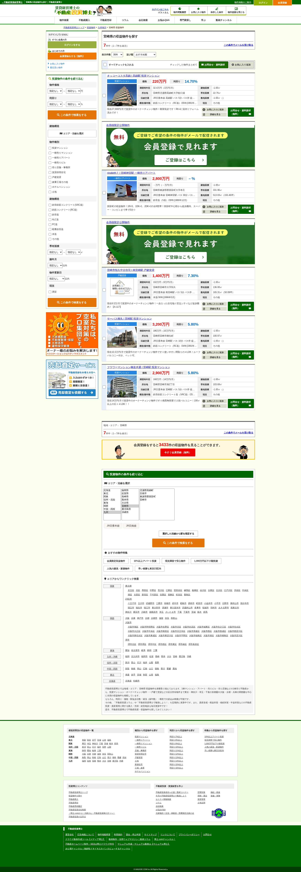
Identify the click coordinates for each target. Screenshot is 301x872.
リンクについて (167, 834)
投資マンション (60, 148)
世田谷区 (178, 590)
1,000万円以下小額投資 (206, 561)
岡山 (139, 668)
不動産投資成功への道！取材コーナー (172, 792)
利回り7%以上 (176, 736)
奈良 (167, 618)
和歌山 (174, 618)
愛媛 (169, 668)
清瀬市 (165, 607)
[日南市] (157, 493)
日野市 (225, 603)
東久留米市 (175, 607)
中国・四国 (112, 669)
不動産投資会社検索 (77, 810)
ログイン (263, 2)
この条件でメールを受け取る (238, 45)
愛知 (127, 650)
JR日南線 (131, 525)
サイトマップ (150, 834)
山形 (151, 675)
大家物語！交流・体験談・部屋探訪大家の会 (175, 813)
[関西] (112, 506)
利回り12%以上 (176, 754)
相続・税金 (215, 792)
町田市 (199, 603)
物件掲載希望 (104, 834)
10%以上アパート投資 (145, 561)
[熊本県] (130, 499)
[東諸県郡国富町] (157, 496)
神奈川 (128, 612)
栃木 (199, 612)
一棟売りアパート (61, 157)
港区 (130, 594)
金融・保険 (215, 796)
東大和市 (156, 607)
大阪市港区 (208, 635)
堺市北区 (132, 644)
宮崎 (175, 656)
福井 (145, 662)
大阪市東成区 (150, 635)
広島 (145, 668)
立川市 (141, 603)
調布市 (191, 603)
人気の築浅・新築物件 (118, 568)
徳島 (157, 668)
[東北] (112, 493)
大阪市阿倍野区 (147, 627)
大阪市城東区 (203, 627)
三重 (155, 650)
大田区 (137, 594)
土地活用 (201, 803)
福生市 (139, 607)
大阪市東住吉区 (135, 635)
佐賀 (151, 656)
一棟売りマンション (62, 152)
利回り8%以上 (176, 740)
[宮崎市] (157, 499)
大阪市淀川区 (236, 635)
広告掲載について (85, 834)
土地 (54, 191)
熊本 (163, 656)
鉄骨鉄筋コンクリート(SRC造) (67, 205)
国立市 (131, 607)
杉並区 (179, 594)
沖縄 (189, 656)
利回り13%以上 (176, 757)
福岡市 (144, 656)
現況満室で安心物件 (175, 561)
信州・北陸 (112, 662)
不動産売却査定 (75, 806)
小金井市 (208, 603)
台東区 (211, 590)
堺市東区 (172, 644)
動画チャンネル (224, 20)
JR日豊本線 (113, 525)
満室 (54, 291)
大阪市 (128, 622)
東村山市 (234, 603)
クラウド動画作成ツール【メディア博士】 (85, 839)
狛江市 (147, 607)
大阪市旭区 (133, 627)
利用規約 (118, 834)
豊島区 (187, 594)
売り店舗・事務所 (61, 167)
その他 (55, 239)
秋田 (145, 675)
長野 (157, 662)
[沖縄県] (130, 512)
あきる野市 (223, 607)
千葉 (179, 612)
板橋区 (195, 590)
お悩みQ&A (163, 20)
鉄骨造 (55, 214)
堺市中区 (152, 644)
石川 (139, 662)
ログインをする (72, 44)
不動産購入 (84, 20)
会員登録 (282, 2)
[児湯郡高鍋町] (157, 490)
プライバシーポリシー (189, 834)
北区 (138, 590)
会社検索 (143, 20)
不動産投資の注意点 (77, 817)
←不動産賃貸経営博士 (12, 2)
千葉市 (186, 612)
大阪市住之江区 (218, 627)
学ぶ (203, 20)
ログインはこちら (160, 9)
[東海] (112, 502)
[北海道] (112, 490)
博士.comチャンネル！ (164, 839)
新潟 (127, 662)
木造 (54, 234)
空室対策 (201, 792)
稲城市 (205, 607)
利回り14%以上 (176, 761)
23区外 (128, 599)
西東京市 (235, 607)
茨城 (193, 612)
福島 (157, 675)
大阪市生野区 (162, 627)
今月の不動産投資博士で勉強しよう (171, 796)
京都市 (154, 618)
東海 (112, 650)
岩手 (133, 675)
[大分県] (130, 502)
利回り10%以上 (176, 747)
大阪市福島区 (195, 635)
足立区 (131, 590)
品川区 (203, 590)
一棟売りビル (59, 162)
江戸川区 (228, 590)
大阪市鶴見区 (162, 631)
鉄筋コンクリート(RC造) (64, 209)
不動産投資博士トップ (78, 792)
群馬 (205, 612)
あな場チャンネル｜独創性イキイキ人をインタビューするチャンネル (97, 848)
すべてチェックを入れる (121, 64)
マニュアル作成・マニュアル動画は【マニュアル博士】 (144, 844)
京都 (147, 618)
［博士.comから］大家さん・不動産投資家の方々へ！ (92, 813)
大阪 (127, 618)
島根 (133, 668)
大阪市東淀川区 (166, 635)
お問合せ (207, 834)
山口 (151, 668)
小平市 (217, 603)
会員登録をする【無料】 (72, 56)
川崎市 (144, 612)
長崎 (157, 656)
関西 (112, 618)
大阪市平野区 (181, 635)
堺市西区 (162, 644)
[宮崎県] (130, 506)
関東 (112, 586)
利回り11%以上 (176, 750)
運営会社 (69, 834)
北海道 (112, 681)
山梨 (151, 662)
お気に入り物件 (57, 64)
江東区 (169, 590)
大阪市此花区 (189, 627)
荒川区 (161, 590)
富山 (133, 662)
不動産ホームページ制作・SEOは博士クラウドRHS (89, 844)
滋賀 (161, 618)
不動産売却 (105, 20)
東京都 (128, 586)
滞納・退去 (202, 796)
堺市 (127, 640)
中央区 (245, 590)
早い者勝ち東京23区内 (149, 568)
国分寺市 (244, 603)
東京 (84, 743)
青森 (127, 675)
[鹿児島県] (130, 509)
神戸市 (140, 618)
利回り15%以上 (176, 764)
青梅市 (167, 603)
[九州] (112, 512)
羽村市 (213, 607)
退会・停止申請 (133, 834)
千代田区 (154, 594)
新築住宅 (138, 764)
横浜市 (136, 612)
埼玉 (161, 612)
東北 (112, 675)
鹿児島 (182, 656)
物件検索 (64, 20)
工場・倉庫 (139, 768)
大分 (169, 656)
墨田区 (145, 590)
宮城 (139, 675)
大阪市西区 (206, 631)
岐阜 (143, 650)
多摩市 (197, 607)
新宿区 (145, 594)
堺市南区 (182, 644)
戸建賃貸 (56, 177)
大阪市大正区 (134, 631)
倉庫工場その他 (60, 182)
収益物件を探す (75, 796)
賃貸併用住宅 (59, 172)
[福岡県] (130, 490)
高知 (175, 668)
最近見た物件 (56, 67)
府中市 (175, 603)
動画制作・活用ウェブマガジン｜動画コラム (129, 839)
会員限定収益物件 (116, 561)
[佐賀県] (130, 493)
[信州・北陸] (112, 499)
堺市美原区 (193, 644)
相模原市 (153, 612)
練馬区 (187, 590)
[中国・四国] (112, 509)
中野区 (153, 590)
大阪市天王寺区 (178, 631)
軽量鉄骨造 (57, 229)
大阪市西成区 (220, 631)
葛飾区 (171, 594)
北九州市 (135, 656)
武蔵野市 (150, 603)
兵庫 (133, 618)
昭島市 (183, 603)
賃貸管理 (201, 799)
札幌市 (136, 681)
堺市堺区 (142, 644)
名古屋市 (135, 650)
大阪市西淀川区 (235, 631)
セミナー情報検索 (163, 799)
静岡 (149, 650)
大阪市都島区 (222, 635)
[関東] (112, 496)
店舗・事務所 (140, 750)
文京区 (219, 590)
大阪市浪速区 (193, 631)
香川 (163, 668)
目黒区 (163, 594)
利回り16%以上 (176, 768)
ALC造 (55, 219)
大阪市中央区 (148, 631)
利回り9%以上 (176, 743)
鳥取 (127, 668)
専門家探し (185, 20)
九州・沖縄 (112, 656)
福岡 (127, 656)
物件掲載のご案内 (242, 2)
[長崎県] (130, 496)
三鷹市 (159, 603)
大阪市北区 (176, 627)
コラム (125, 20)
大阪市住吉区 (234, 627)
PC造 (54, 224)
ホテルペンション (61, 187)
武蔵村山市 (187, 607)
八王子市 (132, 603)
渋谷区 (237, 590)
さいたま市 (170, 612)
